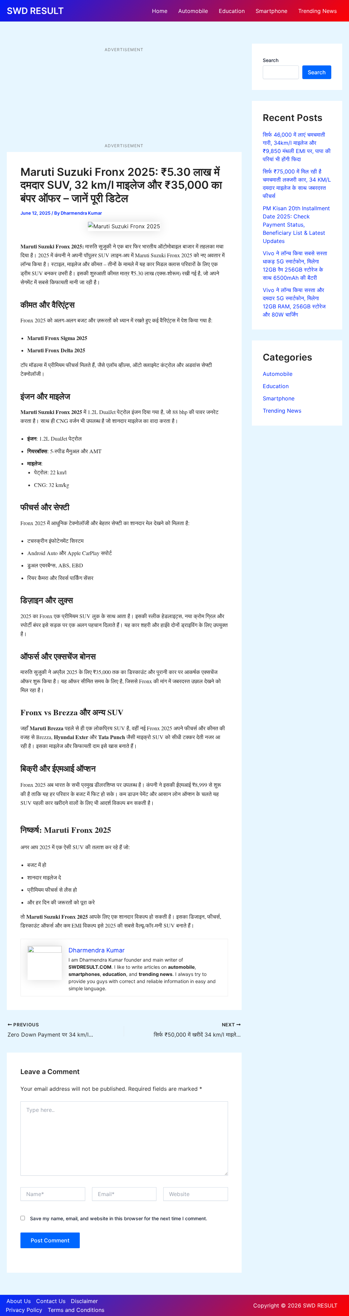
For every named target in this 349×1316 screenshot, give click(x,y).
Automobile (193, 10)
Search (270, 60)
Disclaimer (84, 1301)
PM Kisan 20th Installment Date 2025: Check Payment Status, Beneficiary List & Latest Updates (296, 224)
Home (159, 10)
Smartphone (271, 10)
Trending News (317, 10)
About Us (18, 1301)
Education (232, 10)
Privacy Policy (24, 1309)
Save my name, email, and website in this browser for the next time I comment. (118, 1218)
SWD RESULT (35, 10)
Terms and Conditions (76, 1309)
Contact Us (50, 1301)
